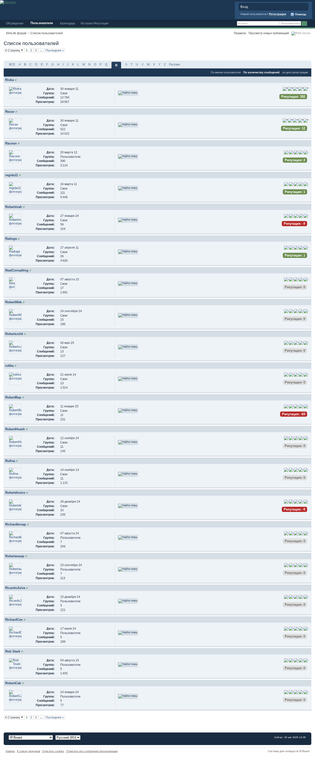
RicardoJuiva (15, 588)
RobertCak (13, 683)
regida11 (11, 175)
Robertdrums (15, 492)
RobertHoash (15, 429)
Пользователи (42, 23)
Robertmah (13, 207)
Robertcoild (14, 334)
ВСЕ (12, 64)
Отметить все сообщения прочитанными (92, 751)
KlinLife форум (16, 33)
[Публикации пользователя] (128, 93)
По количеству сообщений (261, 72)
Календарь (67, 23)
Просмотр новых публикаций (269, 33)
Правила (240, 33)
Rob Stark (12, 651)
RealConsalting (16, 270)
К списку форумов (28, 751)
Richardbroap (15, 524)
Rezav (9, 111)
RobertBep (13, 397)
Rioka (9, 80)
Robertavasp (14, 556)
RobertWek (13, 302)
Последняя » (55, 50)
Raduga (11, 238)
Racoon (11, 143)
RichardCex (14, 619)
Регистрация (277, 14)
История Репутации (95, 23)
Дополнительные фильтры (287, 51)
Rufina (10, 461)
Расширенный (311, 23)
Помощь (300, 14)
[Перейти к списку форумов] (8, 2)
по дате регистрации (295, 72)
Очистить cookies (53, 751)
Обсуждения (14, 23)
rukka (9, 365)
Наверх (10, 751)
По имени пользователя (226, 72)
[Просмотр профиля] (16, 80)
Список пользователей (47, 33)
